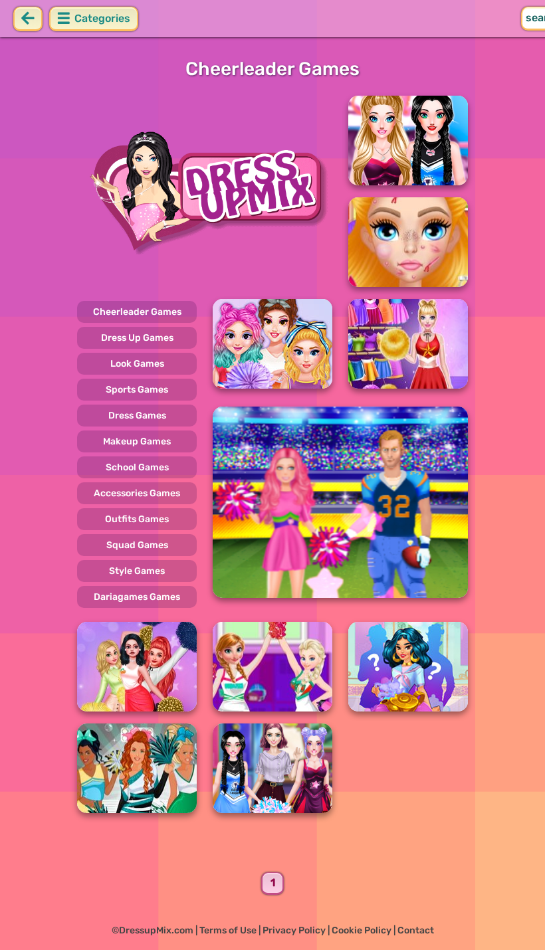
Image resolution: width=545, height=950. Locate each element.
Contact (415, 930)
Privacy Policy (294, 930)
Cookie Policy (361, 930)
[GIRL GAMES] (204, 191)
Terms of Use (228, 930)
